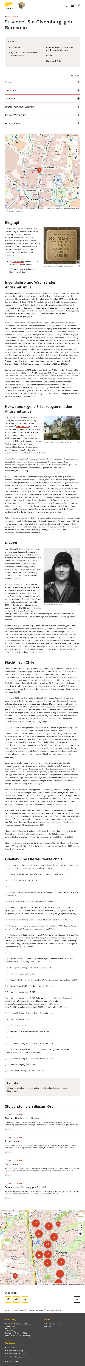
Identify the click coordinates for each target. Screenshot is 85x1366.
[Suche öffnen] (65, 5)
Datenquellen (76, 208)
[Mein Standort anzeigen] (75, 157)
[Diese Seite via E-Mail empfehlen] (25, 1299)
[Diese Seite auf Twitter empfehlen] (16, 1299)
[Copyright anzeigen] (78, 265)
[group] (42, 171)
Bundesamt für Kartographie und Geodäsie (57, 208)
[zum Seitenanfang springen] (77, 1299)
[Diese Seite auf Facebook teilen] (8, 1299)
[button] (42, 82)
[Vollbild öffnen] (75, 150)
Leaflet (41, 208)
